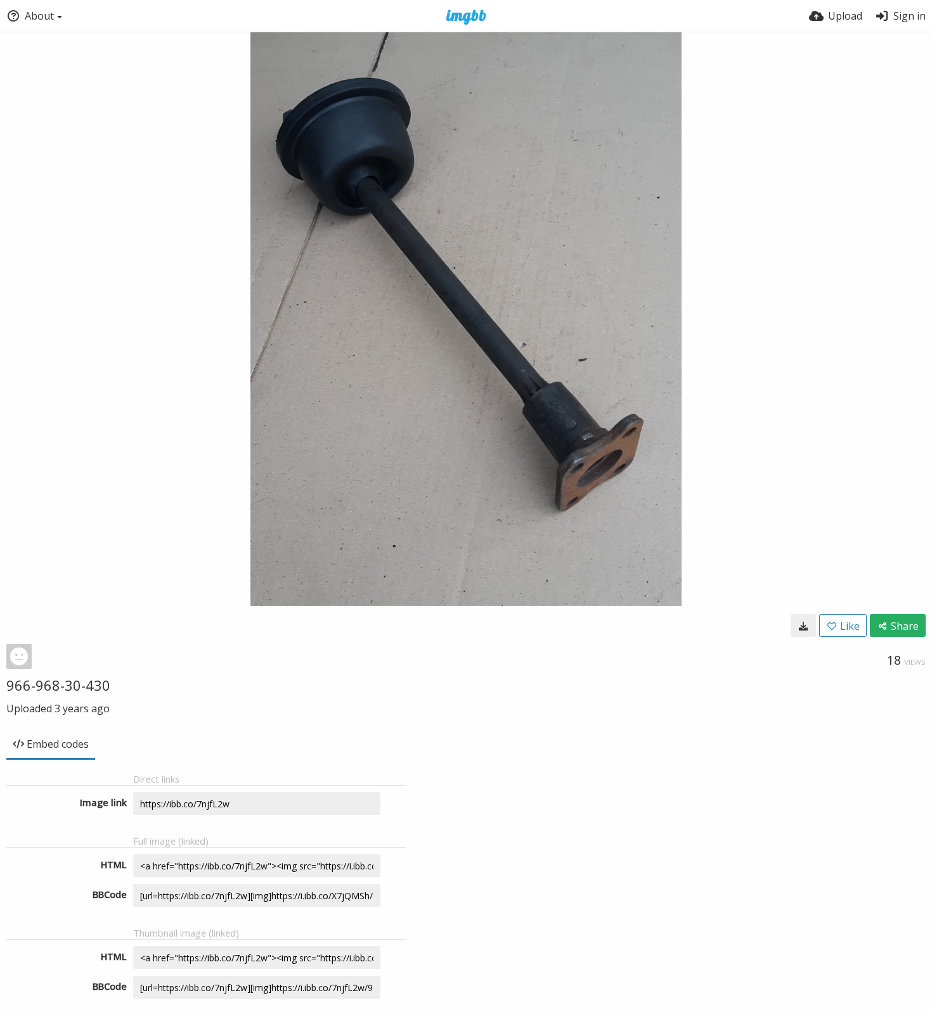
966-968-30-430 (58, 685)
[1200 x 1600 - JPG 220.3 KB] (803, 625)
